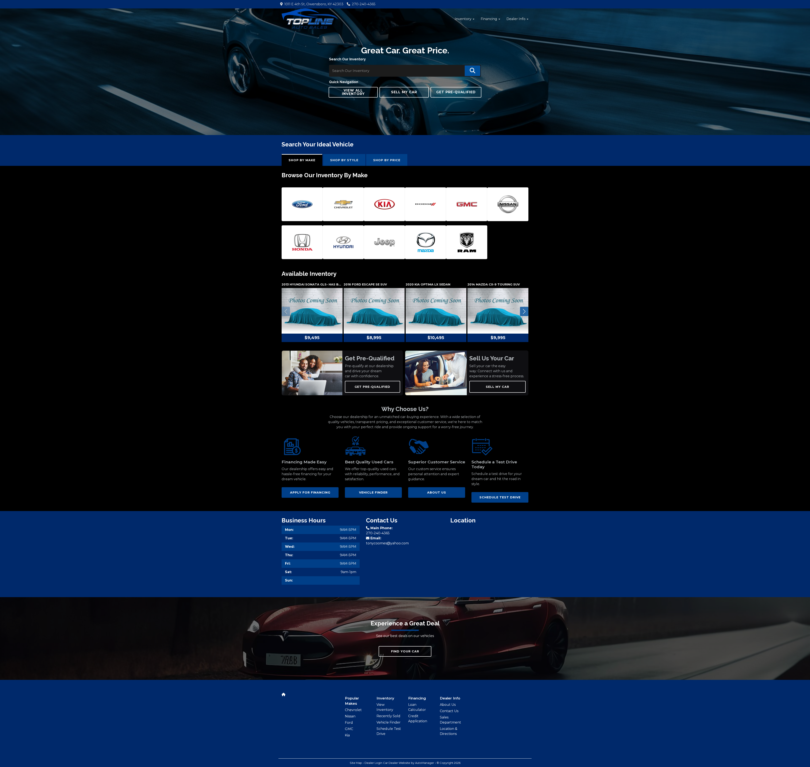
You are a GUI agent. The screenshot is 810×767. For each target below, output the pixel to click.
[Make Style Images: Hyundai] (343, 242)
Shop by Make (302, 160)
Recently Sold (388, 716)
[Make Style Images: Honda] (302, 242)
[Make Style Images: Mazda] (425, 242)
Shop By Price (386, 160)
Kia (347, 735)
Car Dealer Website (396, 762)
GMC (349, 729)
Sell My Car (497, 387)
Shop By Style (344, 160)
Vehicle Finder (389, 722)
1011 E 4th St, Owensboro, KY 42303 (313, 4)
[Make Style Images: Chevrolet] (343, 204)
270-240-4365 (363, 4)
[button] (465, 19)
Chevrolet (353, 710)
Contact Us (449, 711)
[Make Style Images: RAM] (466, 242)
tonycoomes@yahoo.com (387, 543)
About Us (448, 705)
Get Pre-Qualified (372, 387)
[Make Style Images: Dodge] (425, 204)
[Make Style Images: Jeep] (384, 242)
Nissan (350, 716)
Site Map (356, 762)
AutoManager (424, 762)
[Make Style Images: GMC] (466, 204)
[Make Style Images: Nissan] (508, 204)
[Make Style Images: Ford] (302, 204)
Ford (349, 723)
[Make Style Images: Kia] (384, 204)
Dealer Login (373, 762)
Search (472, 71)
